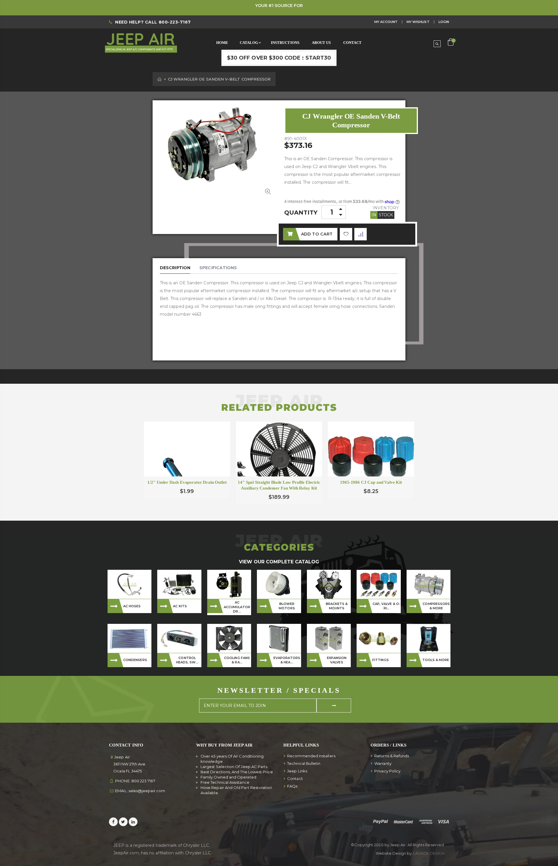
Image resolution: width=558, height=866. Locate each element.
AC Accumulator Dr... (237, 606)
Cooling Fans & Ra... (237, 660)
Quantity (301, 212)
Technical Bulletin (303, 763)
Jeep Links (297, 771)
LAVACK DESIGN (429, 853)
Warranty (382, 763)
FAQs (292, 786)
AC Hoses (132, 606)
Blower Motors (287, 606)
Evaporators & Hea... (287, 660)
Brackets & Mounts (337, 606)
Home (160, 79)
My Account (386, 22)
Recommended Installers (311, 755)
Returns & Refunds (391, 755)
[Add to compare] (360, 234)
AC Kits (180, 606)
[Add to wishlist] (346, 234)
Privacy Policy (387, 771)
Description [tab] (175, 267)
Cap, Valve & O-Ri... (386, 606)
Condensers (135, 660)
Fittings (380, 660)
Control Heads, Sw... (187, 660)
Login (444, 22)
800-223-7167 (175, 22)
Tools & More (435, 660)
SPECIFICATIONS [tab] (218, 267)
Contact (295, 778)
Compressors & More (436, 606)
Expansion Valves (337, 660)
